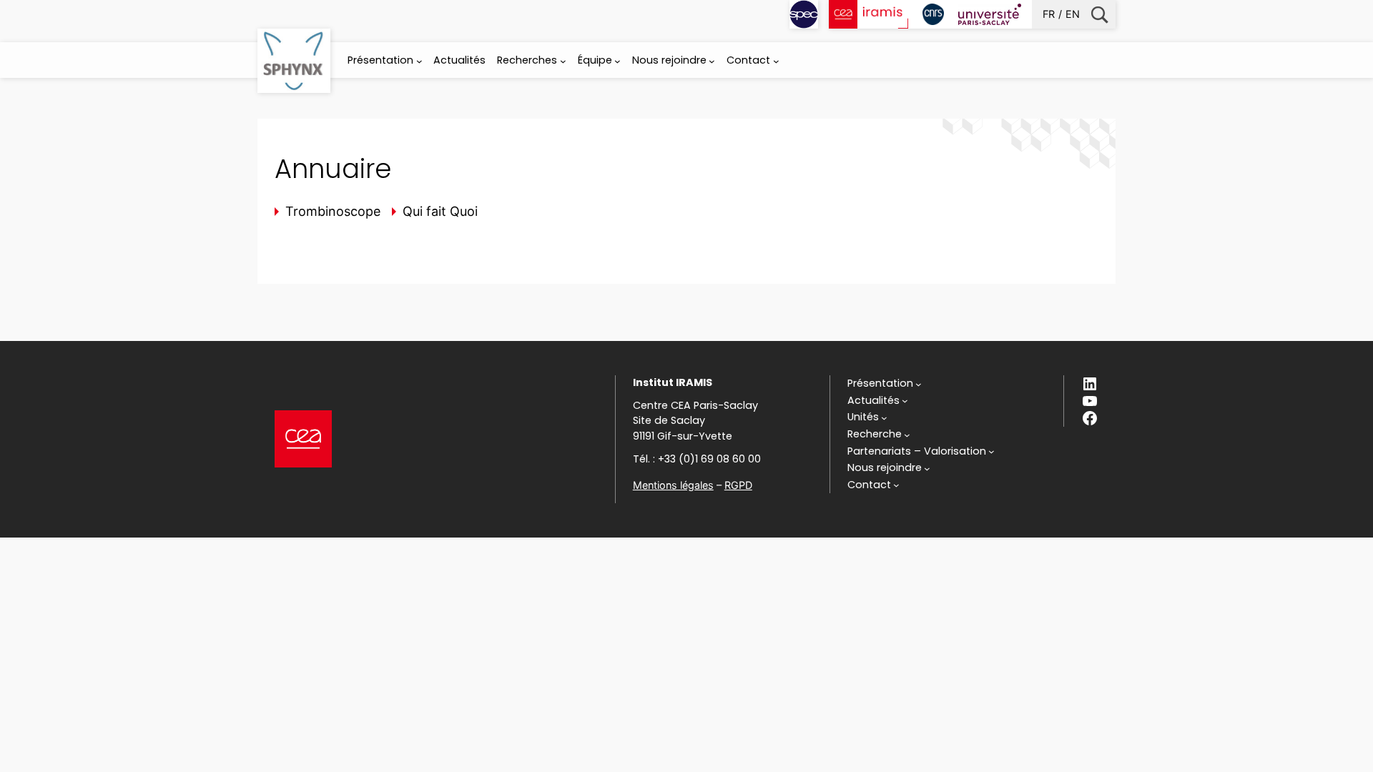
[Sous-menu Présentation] (419, 61)
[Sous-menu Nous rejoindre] (712, 61)
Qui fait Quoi (440, 211)
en (1073, 14)
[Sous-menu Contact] (776, 61)
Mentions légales (673, 485)
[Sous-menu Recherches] (563, 61)
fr (1049, 14)
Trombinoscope (332, 211)
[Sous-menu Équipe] (617, 61)
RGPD (738, 485)
